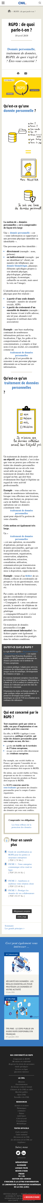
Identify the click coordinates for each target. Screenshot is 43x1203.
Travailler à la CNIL (21, 1097)
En (23, 1176)
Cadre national (21, 1134)
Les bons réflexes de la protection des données (21, 826)
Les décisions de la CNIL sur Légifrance (21, 1140)
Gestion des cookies (21, 1178)
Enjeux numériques (21, 1114)
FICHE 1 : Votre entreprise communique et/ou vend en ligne (20, 867)
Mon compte (13, 1200)
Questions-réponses (21, 1071)
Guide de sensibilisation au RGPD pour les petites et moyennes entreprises (20, 854)
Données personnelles (30, 1194)
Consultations (21, 1121)
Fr (19, 1176)
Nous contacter (28, 1200)
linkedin (24, 1153)
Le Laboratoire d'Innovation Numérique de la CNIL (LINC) (21, 1185)
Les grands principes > (14, 928)
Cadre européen (21, 1132)
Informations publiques (14, 1198)
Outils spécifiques (21, 1066)
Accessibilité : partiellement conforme (21, 1196)
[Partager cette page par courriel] (25, 73)
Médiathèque (21, 1123)
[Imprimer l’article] (18, 73)
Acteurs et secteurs (22, 1105)
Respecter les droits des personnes (21, 1064)
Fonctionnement (21, 1084)
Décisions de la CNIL (22, 1137)
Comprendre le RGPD (21, 1059)
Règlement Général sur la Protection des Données (21, 652)
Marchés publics (21, 1092)
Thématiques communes (21, 1109)
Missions (21, 1082)
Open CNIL (21, 1094)
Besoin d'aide (32, 1197)
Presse (21, 1173)
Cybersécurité (12, 954)
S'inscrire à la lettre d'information (21, 1181)
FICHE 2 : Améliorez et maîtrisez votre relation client (21, 882)
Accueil (9, 11)
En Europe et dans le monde (21, 1087)
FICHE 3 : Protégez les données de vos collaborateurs (21, 892)
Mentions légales (10, 1194)
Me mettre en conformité (21, 1061)
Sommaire (9, 925)
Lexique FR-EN (21, 1168)
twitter (18, 1153)
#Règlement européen (22, 911)
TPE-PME (11, 999)
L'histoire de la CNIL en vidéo (21, 1089)
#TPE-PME (21, 917)
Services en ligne (21, 1069)
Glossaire (21, 1165)
